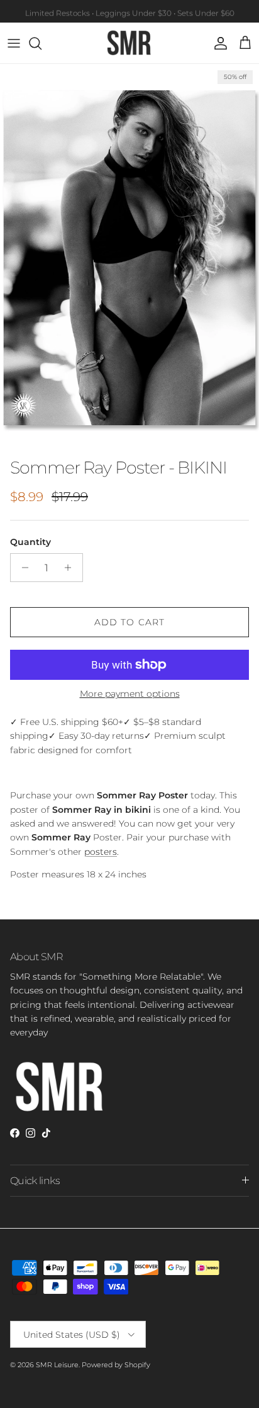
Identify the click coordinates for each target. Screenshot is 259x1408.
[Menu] (14, 43)
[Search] (41, 43)
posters (100, 851)
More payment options (130, 694)
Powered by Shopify (116, 1364)
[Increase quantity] (71, 567)
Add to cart (129, 622)
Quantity (30, 542)
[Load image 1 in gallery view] (129, 258)
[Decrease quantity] (22, 567)
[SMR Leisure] (129, 43)
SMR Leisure (57, 1364)
